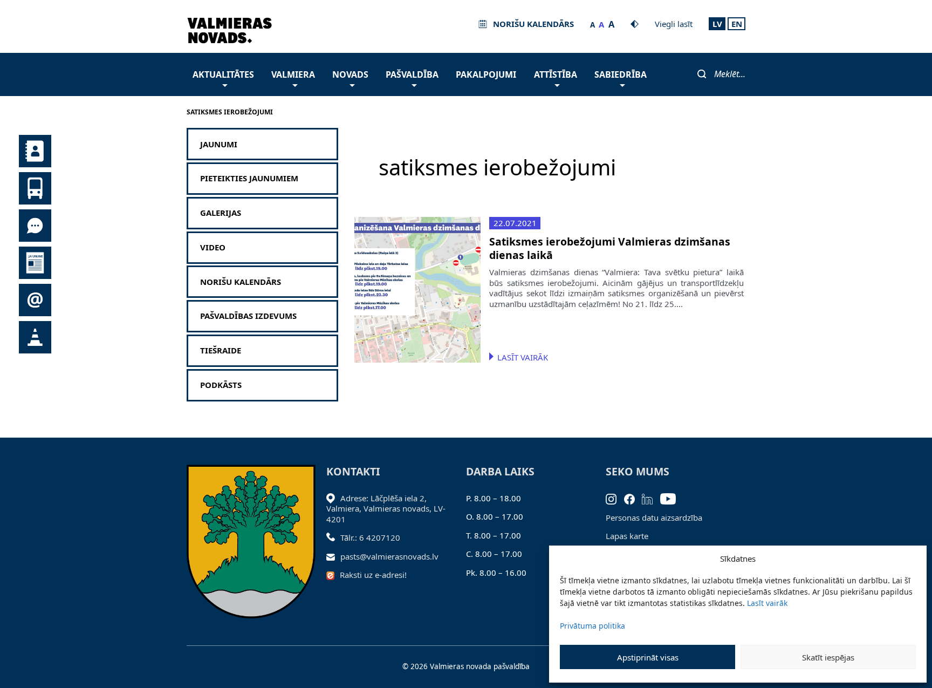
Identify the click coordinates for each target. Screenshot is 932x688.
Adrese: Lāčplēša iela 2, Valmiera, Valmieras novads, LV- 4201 (386, 508)
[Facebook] (633, 498)
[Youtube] (671, 498)
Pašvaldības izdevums (248, 316)
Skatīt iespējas (828, 657)
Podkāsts (221, 385)
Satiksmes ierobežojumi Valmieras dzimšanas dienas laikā (609, 248)
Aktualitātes (223, 74)
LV (717, 23)
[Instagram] (615, 498)
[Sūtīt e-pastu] (333, 556)
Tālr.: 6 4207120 (370, 537)
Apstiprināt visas (648, 657)
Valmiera (293, 74)
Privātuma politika (592, 626)
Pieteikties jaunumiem (249, 178)
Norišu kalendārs (240, 282)
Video (212, 247)
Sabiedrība (620, 74)
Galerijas (220, 213)
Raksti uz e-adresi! (373, 574)
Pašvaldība (412, 74)
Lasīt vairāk (767, 603)
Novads (350, 74)
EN (736, 23)
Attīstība (555, 74)
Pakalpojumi (486, 74)
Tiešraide (220, 350)
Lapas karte (627, 535)
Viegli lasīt (674, 23)
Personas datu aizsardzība (654, 517)
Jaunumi (218, 144)
